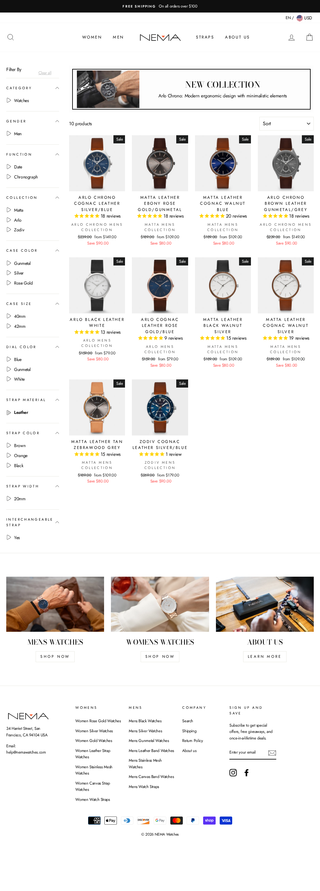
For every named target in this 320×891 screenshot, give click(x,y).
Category (19, 87)
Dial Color (21, 346)
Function (19, 154)
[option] (160, 6)
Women (92, 37)
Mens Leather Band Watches (151, 751)
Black (18, 465)
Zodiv (19, 230)
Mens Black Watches (145, 721)
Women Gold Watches (93, 741)
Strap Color (23, 432)
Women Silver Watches (94, 731)
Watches (21, 100)
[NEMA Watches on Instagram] (233, 772)
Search (187, 721)
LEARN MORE (265, 656)
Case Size (19, 303)
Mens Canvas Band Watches (151, 777)
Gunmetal (22, 263)
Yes (17, 537)
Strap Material (26, 399)
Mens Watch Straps (144, 787)
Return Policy (192, 741)
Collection (22, 197)
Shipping (189, 731)
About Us (237, 37)
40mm (20, 316)
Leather (21, 412)
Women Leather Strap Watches (92, 754)
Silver (19, 273)
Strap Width (22, 486)
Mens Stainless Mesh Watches (145, 763)
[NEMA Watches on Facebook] (246, 772)
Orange (21, 455)
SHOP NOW (55, 656)
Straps (205, 37)
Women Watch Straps (92, 799)
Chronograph (26, 177)
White (19, 379)
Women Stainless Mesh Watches (93, 770)
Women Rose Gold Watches (98, 721)
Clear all (45, 73)
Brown (19, 445)
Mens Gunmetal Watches (149, 741)
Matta (18, 210)
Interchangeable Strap (29, 522)
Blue (18, 359)
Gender (16, 121)
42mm (20, 326)
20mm (20, 499)
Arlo (18, 220)
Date (18, 167)
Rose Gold (23, 283)
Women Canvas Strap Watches (92, 786)
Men (118, 37)
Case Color (22, 250)
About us (189, 751)
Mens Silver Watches (145, 731)
